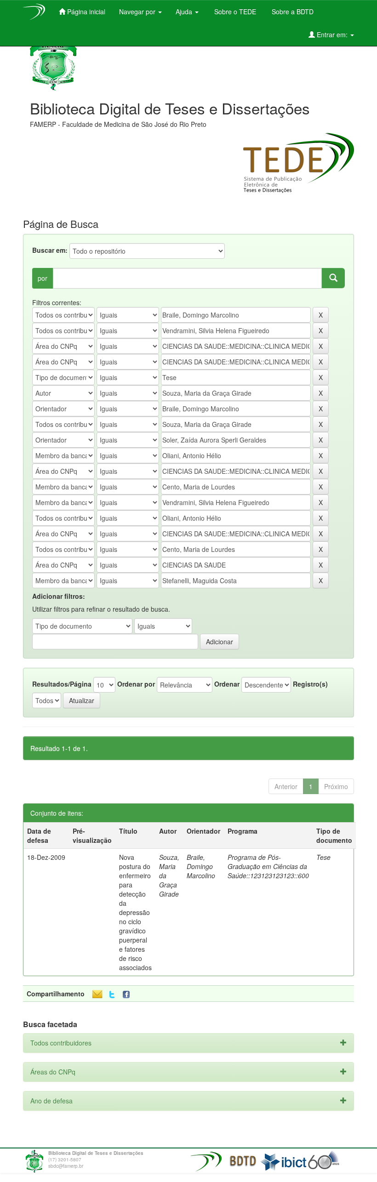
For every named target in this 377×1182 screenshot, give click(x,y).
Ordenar (227, 683)
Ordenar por (136, 683)
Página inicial (85, 11)
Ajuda (185, 11)
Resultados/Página (61, 683)
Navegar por (138, 11)
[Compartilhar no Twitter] (112, 995)
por (42, 278)
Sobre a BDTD (292, 11)
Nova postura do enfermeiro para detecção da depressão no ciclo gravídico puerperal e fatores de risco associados (135, 912)
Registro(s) (310, 683)
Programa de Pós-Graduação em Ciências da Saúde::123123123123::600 (268, 866)
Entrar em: (332, 34)
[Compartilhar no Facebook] (128, 995)
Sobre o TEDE (234, 11)
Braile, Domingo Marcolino (201, 866)
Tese (323, 857)
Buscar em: (50, 250)
